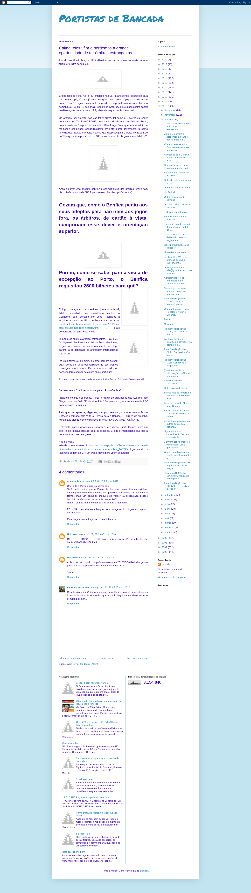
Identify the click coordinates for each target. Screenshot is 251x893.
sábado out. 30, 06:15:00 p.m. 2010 (98, 557)
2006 (165, 551)
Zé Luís (165, 564)
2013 (165, 92)
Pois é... (168, 319)
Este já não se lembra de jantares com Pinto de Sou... (177, 395)
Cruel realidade (84, 779)
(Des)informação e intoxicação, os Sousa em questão (177, 373)
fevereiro (170, 527)
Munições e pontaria (175, 252)
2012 (165, 96)
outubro (169, 119)
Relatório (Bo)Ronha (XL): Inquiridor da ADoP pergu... (178, 465)
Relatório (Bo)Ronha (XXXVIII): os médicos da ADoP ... (177, 486)
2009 (165, 538)
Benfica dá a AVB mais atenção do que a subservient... (176, 260)
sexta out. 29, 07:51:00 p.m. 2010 (100, 481)
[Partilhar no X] (112, 461)
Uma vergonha (70, 743)
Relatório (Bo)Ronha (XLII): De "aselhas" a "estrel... (177, 352)
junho (168, 508)
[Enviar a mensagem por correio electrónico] (99, 461)
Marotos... (169, 324)
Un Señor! (169, 192)
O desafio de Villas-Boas (177, 187)
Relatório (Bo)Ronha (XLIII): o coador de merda (175, 331)
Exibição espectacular (175, 212)
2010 (165, 106)
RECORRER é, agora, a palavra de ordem (86, 797)
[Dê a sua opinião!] (109, 461)
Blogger (144, 870)
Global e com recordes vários (92, 682)
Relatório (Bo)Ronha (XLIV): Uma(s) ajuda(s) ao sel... (175, 301)
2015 (165, 82)
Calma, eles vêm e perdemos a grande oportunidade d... (176, 136)
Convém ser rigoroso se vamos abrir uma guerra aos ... (177, 444)
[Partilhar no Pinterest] (119, 461)
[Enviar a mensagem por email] (106, 461)
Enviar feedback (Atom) (85, 664)
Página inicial (107, 658)
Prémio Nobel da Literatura (173, 382)
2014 (165, 87)
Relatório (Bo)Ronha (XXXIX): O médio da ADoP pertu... (176, 476)
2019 (165, 64)
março (168, 522)
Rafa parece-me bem (73, 851)
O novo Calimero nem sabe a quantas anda (176, 166)
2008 (165, 542)
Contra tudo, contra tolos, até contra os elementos (177, 126)
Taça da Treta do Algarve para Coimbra (177, 404)
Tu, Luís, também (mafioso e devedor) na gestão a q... (178, 342)
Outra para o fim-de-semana (175, 198)
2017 (165, 73)
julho (167, 504)
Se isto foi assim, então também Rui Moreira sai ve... (176, 413)
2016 (165, 78)
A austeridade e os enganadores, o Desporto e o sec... (175, 280)
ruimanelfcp (74, 481)
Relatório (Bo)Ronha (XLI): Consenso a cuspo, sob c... (175, 362)
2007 (165, 547)
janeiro (169, 532)
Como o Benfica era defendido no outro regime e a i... (175, 237)
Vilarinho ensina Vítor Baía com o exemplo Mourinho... (176, 147)
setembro (170, 495)
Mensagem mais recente (73, 658)
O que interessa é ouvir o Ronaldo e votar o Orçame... (177, 312)
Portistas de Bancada (111, 18)
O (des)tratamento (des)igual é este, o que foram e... (178, 270)
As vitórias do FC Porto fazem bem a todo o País (176, 157)
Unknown (72, 534)
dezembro (170, 110)
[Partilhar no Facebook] (115, 461)
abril (167, 518)
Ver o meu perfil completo (172, 577)
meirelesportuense (78, 587)
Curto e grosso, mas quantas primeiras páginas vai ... (175, 291)
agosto (169, 499)
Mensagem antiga (137, 658)
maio (168, 513)
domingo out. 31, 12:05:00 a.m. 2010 (110, 587)
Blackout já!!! (83, 833)
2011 (165, 101)
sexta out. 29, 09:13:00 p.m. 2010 (97, 534)
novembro (170, 114)
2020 (165, 59)
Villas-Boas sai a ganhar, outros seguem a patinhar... (177, 424)
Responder (73, 524)
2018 (165, 69)
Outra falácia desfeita (175, 388)
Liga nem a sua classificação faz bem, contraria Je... (177, 434)
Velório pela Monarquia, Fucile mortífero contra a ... (177, 455)
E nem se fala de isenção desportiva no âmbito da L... (177, 227)
